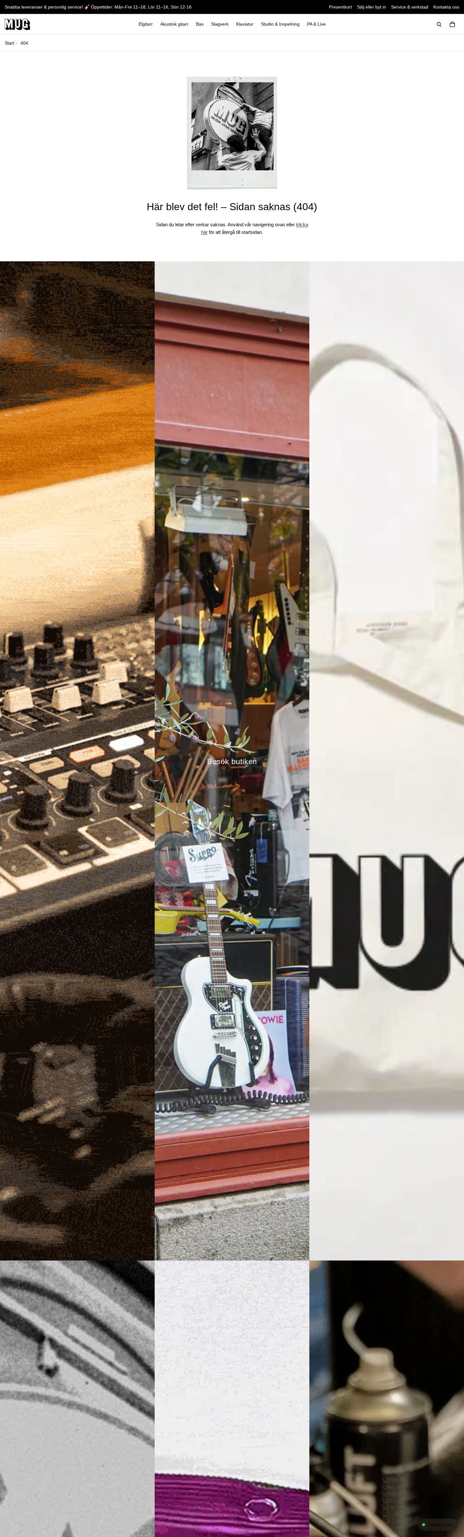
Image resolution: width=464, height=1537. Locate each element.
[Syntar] (77, 761)
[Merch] (386, 761)
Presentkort (340, 6)
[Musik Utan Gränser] (17, 24)
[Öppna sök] (439, 24)
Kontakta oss (446, 6)
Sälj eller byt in (371, 6)
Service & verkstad (409, 6)
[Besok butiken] (232, 761)
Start (9, 43)
